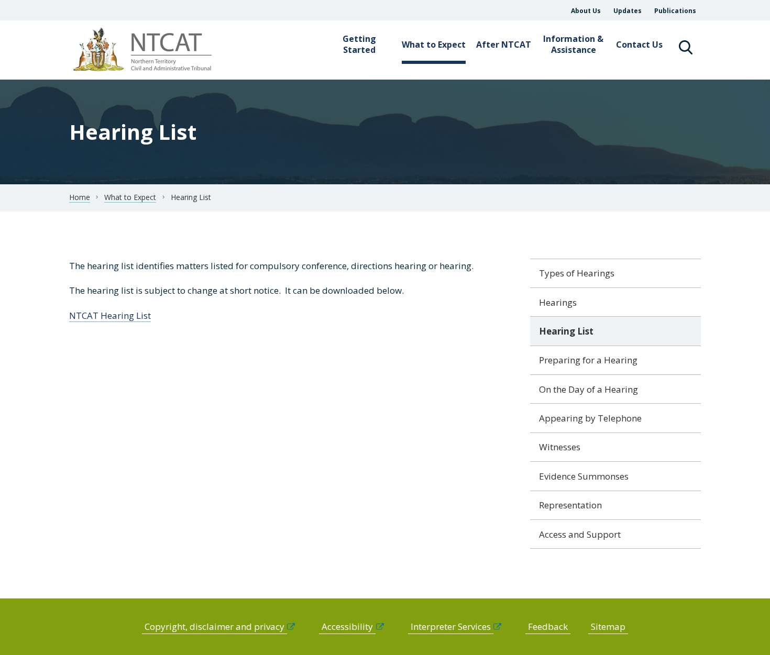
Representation (570, 505)
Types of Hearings (576, 273)
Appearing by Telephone (590, 418)
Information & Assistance (573, 44)
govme (143, 50)
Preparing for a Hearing (588, 360)
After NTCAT (503, 44)
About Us (586, 10)
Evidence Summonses (584, 476)
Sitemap (608, 626)
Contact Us (639, 44)
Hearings (558, 302)
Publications (675, 10)
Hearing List (566, 331)
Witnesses (559, 447)
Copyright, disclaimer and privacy (214, 626)
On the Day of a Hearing (588, 389)
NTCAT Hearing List (110, 315)
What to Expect (434, 44)
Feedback (548, 626)
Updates (627, 10)
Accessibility (347, 626)
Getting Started (359, 44)
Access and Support (580, 534)
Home (79, 197)
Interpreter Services (451, 626)
